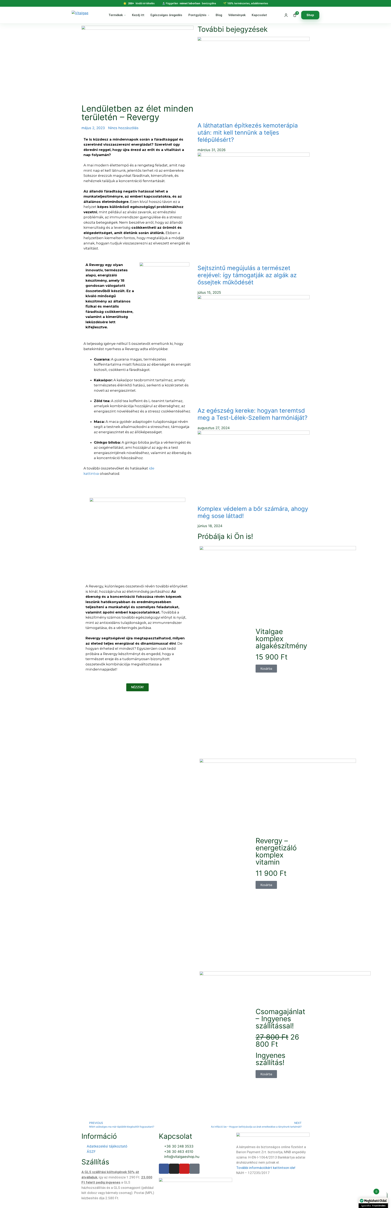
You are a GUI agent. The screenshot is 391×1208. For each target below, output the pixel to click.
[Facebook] (164, 1169)
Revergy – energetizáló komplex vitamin (276, 851)
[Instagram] (174, 1169)
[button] (266, 669)
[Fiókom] (286, 15)
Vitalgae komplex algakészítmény (281, 638)
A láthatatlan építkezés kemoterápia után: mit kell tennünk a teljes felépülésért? (248, 132)
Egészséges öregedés (166, 15)
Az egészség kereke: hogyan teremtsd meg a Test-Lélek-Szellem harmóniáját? (253, 414)
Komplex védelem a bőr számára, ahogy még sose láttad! (253, 512)
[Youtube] (184, 1169)
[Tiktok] (194, 1169)
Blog (219, 15)
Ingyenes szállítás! (270, 1059)
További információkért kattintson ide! (266, 1168)
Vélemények (237, 15)
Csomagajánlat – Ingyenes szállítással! (280, 1018)
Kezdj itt (138, 15)
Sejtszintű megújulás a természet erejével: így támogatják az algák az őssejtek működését (247, 275)
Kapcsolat (259, 15)
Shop (310, 15)
